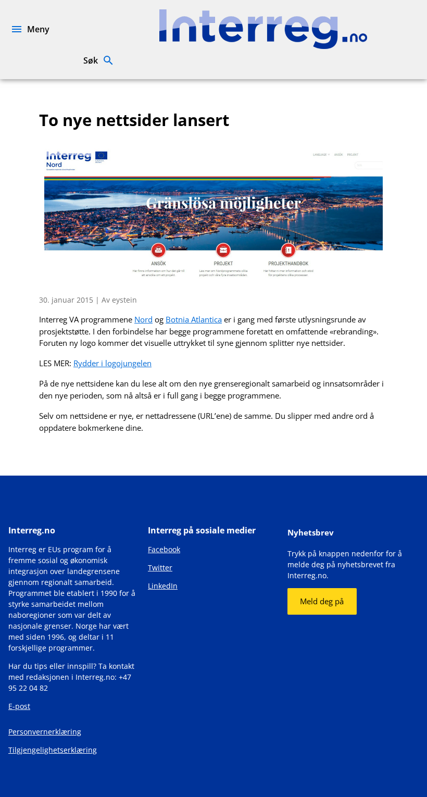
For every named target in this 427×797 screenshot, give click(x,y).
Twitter (160, 567)
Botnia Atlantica (194, 319)
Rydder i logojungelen (112, 363)
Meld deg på (322, 601)
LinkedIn (163, 586)
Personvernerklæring (44, 732)
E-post (19, 706)
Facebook (164, 549)
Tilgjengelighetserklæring (52, 750)
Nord (143, 319)
